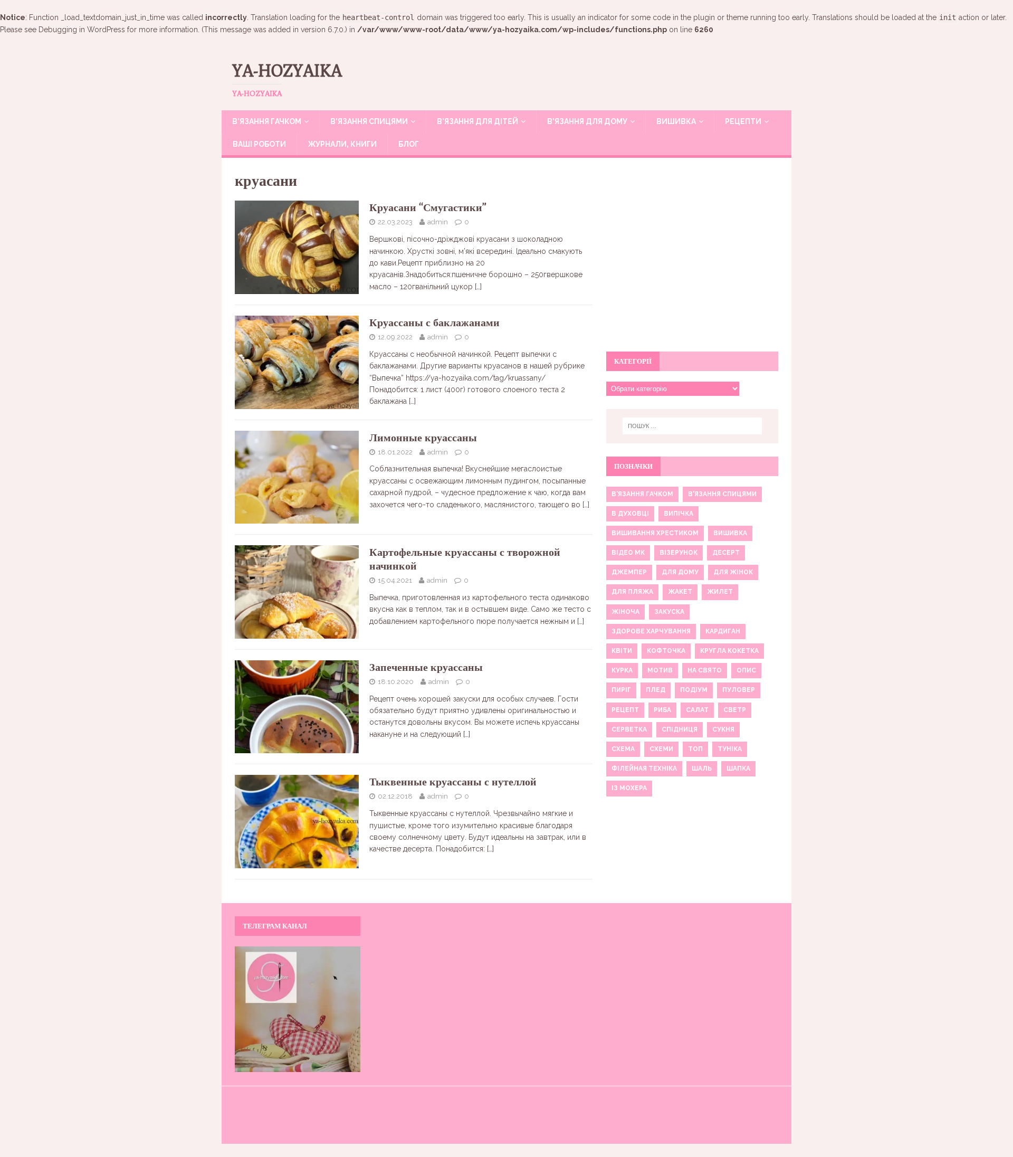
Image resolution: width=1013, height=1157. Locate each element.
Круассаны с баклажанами (434, 322)
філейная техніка (644, 768)
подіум (694, 690)
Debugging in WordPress (82, 29)
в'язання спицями (722, 494)
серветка (629, 729)
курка (622, 670)
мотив (660, 670)
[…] (478, 286)
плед (655, 690)
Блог (408, 144)
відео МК (628, 552)
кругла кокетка (729, 651)
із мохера (629, 788)
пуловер (738, 690)
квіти (621, 651)
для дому (680, 572)
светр (734, 710)
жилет (720, 591)
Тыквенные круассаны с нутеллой (453, 781)
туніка (730, 749)
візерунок (678, 552)
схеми (661, 749)
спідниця (679, 729)
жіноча (625, 611)
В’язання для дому (587, 121)
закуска (669, 611)
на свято (704, 670)
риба (662, 710)
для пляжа (632, 591)
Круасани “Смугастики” (427, 207)
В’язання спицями (369, 121)
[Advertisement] (692, 261)
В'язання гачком (642, 494)
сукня (723, 729)
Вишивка (676, 121)
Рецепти (743, 121)
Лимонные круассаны (423, 437)
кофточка (666, 651)
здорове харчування (651, 631)
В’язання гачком (266, 121)
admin (437, 222)
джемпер (629, 572)
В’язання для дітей (477, 121)
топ (695, 749)
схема (623, 749)
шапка (738, 768)
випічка (678, 513)
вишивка (730, 533)
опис (746, 670)
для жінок (733, 572)
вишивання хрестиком (655, 533)
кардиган (722, 631)
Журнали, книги (342, 144)
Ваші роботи (259, 144)
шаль (702, 768)
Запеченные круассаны (426, 667)
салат (697, 710)
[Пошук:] (692, 426)
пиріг (621, 690)
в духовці (630, 513)
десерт (726, 552)
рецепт (625, 710)
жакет (680, 591)
